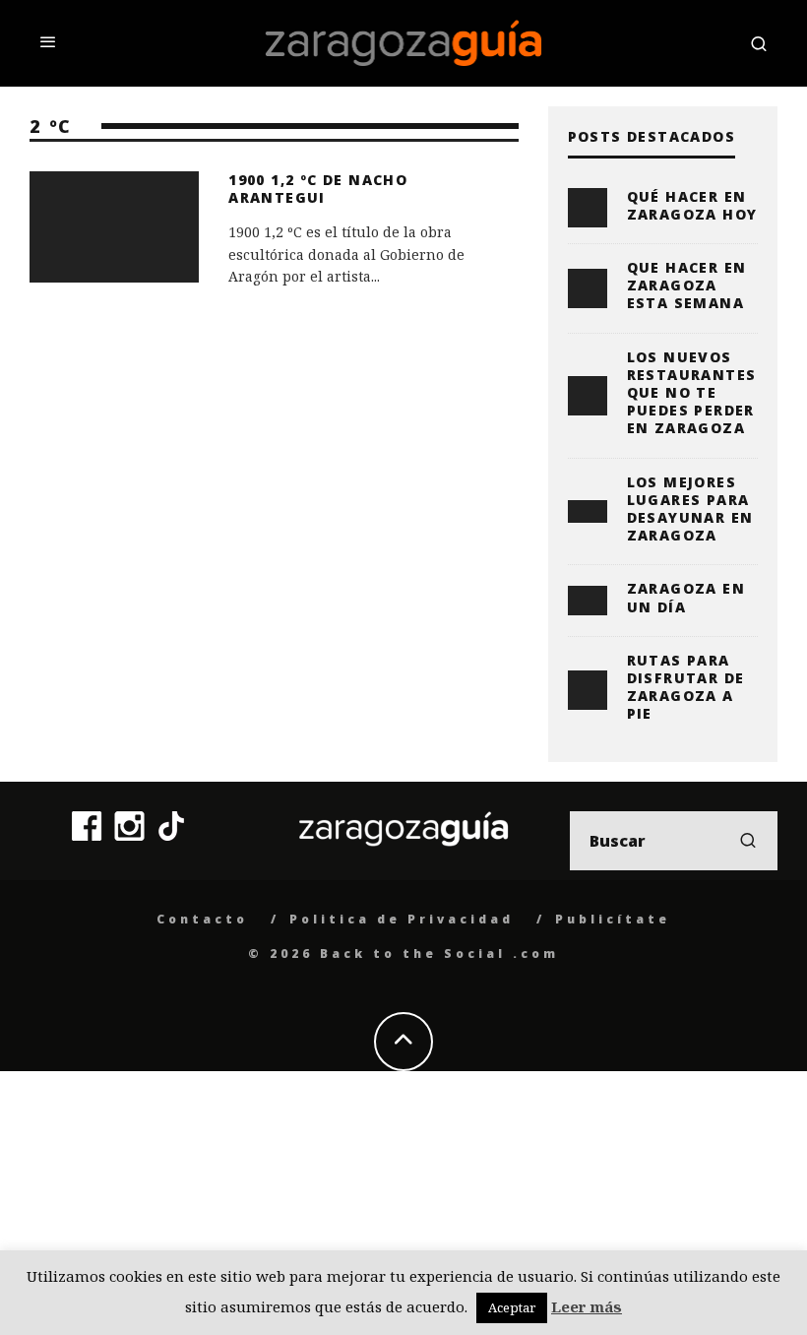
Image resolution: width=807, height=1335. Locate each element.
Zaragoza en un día (686, 597)
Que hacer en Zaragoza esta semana (687, 285)
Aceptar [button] (511, 1307)
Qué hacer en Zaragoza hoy (692, 205)
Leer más (586, 1306)
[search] (747, 840)
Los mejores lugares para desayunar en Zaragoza (690, 509)
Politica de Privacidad (401, 919)
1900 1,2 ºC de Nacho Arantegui (317, 188)
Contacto (202, 919)
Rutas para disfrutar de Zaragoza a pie (686, 687)
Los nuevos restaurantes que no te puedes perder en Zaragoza (692, 393)
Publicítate (612, 919)
